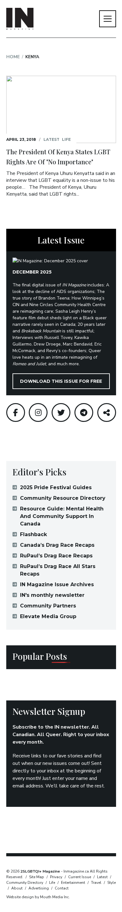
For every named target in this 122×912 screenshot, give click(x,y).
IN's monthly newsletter (52, 595)
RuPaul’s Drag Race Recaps (56, 556)
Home (13, 57)
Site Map (36, 876)
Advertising (38, 888)
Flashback (33, 534)
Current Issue (79, 876)
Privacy (56, 876)
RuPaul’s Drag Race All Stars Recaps (57, 570)
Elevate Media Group (48, 616)
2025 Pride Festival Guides (56, 487)
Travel (96, 882)
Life (66, 139)
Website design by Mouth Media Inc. (38, 896)
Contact (62, 888)
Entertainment (73, 882)
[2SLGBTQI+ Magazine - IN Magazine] (20, 19)
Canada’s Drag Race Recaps (57, 545)
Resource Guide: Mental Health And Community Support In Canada (62, 516)
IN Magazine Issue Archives (57, 584)
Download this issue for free (61, 381)
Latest (51, 139)
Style (111, 882)
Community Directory (24, 882)
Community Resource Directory (62, 498)
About (17, 888)
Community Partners (48, 606)
